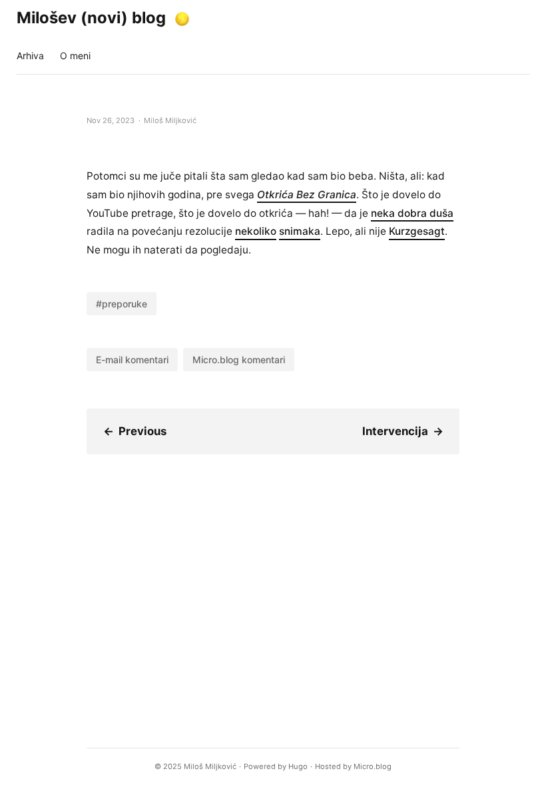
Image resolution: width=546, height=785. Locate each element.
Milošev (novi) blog (91, 17)
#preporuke (121, 303)
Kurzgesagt (417, 231)
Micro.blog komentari (238, 359)
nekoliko (255, 231)
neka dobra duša (412, 213)
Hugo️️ (298, 766)
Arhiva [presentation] (30, 55)
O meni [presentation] (75, 55)
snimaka (299, 231)
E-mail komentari (132, 359)
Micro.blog (373, 766)
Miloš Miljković (210, 766)
